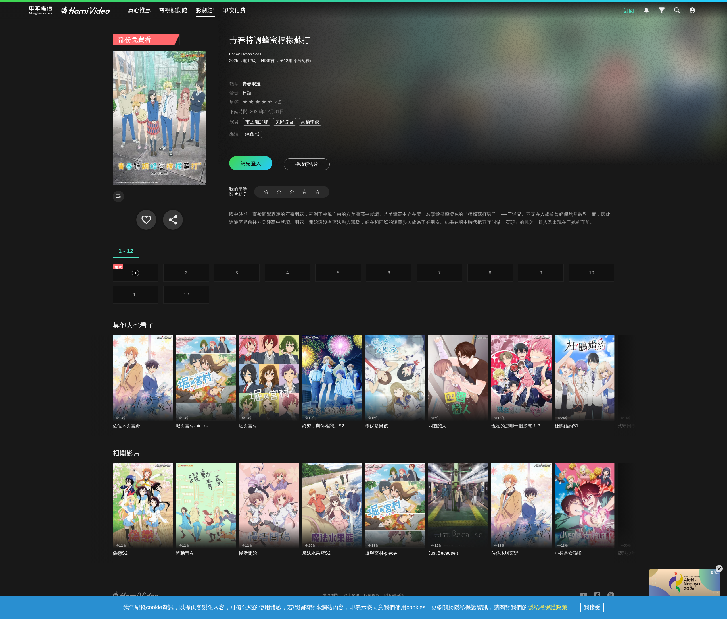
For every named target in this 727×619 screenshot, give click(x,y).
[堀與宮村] (269, 382)
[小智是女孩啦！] (585, 510)
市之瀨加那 (256, 121)
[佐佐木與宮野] (143, 382)
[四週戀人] (458, 382)
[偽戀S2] (143, 510)
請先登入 (251, 163)
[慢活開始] (269, 510)
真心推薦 (139, 10)
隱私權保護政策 (547, 607)
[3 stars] (291, 192)
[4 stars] (304, 192)
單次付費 (234, 10)
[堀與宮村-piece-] (206, 382)
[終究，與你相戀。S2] (332, 382)
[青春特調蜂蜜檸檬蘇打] (146, 220)
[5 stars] (317, 192)
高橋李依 (310, 121)
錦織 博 (252, 134)
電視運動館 (173, 10)
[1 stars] (266, 192)
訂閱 (629, 10)
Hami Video (69, 10)
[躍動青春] (206, 510)
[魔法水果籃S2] (332, 510)
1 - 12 (125, 251)
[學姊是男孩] (395, 382)
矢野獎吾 (284, 121)
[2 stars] (279, 192)
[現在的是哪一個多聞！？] (521, 382)
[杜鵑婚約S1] (585, 382)
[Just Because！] (458, 510)
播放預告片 (306, 164)
